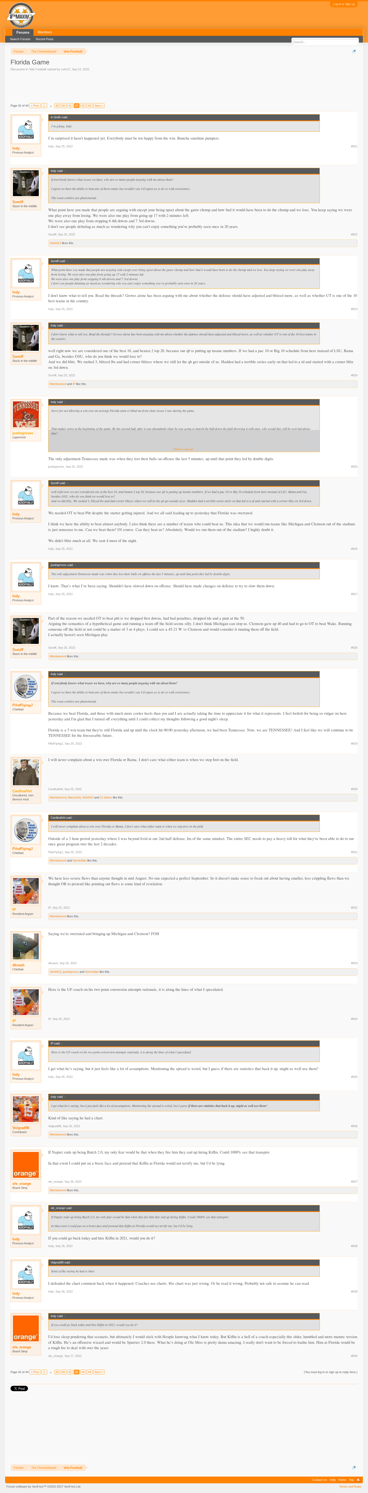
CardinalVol (55, 789)
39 (57, 105)
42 (76, 105)
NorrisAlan (79, 860)
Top (351, 1479)
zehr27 (65, 69)
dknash (18, 965)
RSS (358, 1480)
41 (70, 105)
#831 (354, 852)
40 (63, 105)
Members (45, 32)
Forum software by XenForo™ (43, 1486)
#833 (354, 963)
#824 (354, 375)
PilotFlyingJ (22, 705)
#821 (354, 146)
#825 (354, 466)
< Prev (35, 105)
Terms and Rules (350, 1486)
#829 (354, 743)
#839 (354, 1291)
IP (74, 384)
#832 (354, 907)
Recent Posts (45, 39)
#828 (354, 647)
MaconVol (74, 797)
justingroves (56, 466)
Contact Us (319, 1479)
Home (342, 1479)
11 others (106, 797)
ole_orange (21, 1184)
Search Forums (20, 39)
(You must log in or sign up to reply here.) (330, 1372)
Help (333, 1479)
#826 (354, 548)
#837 (354, 1181)
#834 (354, 1018)
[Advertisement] (109, 86)
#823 (354, 309)
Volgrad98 (20, 1128)
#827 (354, 594)
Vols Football (37, 69)
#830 (354, 789)
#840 (354, 1355)
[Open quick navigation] (354, 51)
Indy (16, 148)
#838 (354, 1246)
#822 (354, 234)
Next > (99, 105)
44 (89, 105)
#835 (354, 1076)
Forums (22, 32)
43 (83, 105)
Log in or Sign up (344, 4)
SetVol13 (55, 243)
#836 (354, 1126)
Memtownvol (58, 384)
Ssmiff (17, 202)
